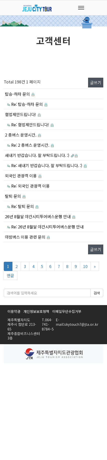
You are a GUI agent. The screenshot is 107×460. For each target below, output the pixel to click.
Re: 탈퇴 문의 (23, 206)
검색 (97, 292)
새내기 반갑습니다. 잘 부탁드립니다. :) (37, 155)
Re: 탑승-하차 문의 (27, 104)
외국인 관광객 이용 (21, 176)
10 (85, 266)
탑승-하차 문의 (18, 94)
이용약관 (13, 311)
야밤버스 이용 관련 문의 (25, 237)
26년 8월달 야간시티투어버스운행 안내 (38, 216)
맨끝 (10, 275)
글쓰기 (95, 82)
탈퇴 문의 (13, 196)
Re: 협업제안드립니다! (30, 125)
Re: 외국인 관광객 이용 (30, 186)
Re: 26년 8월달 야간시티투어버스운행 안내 (47, 227)
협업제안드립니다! (21, 114)
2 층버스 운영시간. (21, 135)
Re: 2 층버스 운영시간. (30, 145)
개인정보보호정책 (36, 311)
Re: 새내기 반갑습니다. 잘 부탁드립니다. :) (47, 165)
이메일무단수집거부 (66, 311)
